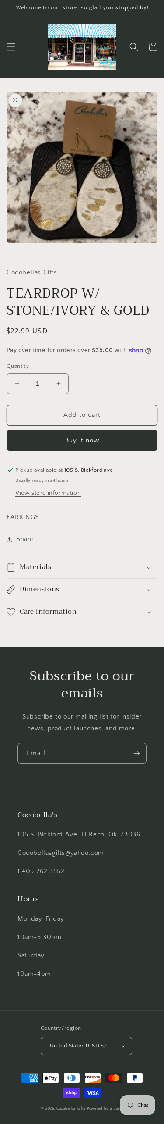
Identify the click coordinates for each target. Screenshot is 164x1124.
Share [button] (25, 539)
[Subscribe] (136, 753)
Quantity (18, 366)
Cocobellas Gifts (71, 1108)
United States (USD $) (78, 1045)
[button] (11, 47)
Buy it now (82, 440)
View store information (48, 493)
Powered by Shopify (105, 1108)
